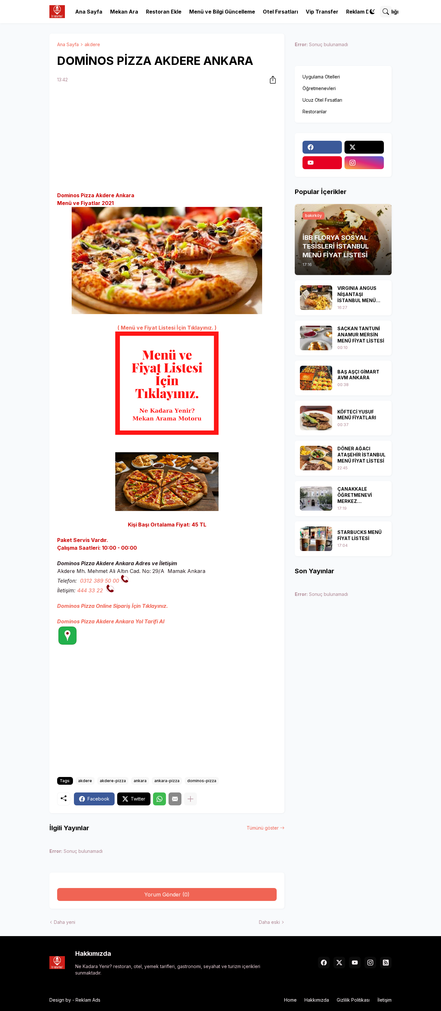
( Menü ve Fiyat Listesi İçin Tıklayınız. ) (167, 327)
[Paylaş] (271, 80)
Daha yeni (64, 922)
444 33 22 (90, 590)
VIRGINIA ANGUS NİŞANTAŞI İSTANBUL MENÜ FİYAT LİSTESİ (356, 294)
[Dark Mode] (372, 11)
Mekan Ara (124, 11)
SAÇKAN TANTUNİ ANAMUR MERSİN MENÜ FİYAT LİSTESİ (360, 334)
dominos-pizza (201, 780)
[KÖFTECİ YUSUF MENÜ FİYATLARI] (316, 418)
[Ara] (386, 11)
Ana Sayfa (88, 11)
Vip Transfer (322, 11)
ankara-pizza (166, 780)
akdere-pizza (113, 780)
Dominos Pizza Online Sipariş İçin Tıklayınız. (112, 606)
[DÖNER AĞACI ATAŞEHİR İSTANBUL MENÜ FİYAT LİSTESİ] (316, 458)
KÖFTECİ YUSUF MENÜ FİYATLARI (356, 415)
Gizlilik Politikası (353, 1000)
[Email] (175, 798)
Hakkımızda (316, 1000)
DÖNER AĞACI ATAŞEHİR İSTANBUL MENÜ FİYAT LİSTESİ (361, 455)
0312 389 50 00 (99, 580)
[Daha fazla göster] (190, 798)
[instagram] (364, 162)
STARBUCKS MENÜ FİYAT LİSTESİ (359, 535)
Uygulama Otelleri (321, 76)
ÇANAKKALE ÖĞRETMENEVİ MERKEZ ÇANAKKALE (354, 495)
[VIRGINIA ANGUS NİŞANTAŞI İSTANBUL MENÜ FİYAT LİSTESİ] (316, 297)
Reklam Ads (88, 1000)
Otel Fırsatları (280, 11)
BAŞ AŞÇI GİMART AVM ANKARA (358, 375)
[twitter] (364, 147)
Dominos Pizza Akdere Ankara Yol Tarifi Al (110, 621)
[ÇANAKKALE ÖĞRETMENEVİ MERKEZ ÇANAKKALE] (316, 498)
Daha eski (269, 922)
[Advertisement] (167, 138)
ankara (140, 780)
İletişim (384, 1000)
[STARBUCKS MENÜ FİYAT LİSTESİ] (316, 538)
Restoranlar (315, 111)
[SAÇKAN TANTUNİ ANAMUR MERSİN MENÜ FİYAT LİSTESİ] (316, 338)
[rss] (386, 962)
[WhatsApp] (159, 798)
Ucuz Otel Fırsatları (322, 100)
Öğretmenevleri (319, 88)
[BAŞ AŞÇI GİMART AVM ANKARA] (316, 378)
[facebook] (322, 147)
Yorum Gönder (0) (167, 894)
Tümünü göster (263, 828)
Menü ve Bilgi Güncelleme (222, 11)
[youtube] (322, 162)
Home (290, 1000)
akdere (92, 44)
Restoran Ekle (163, 11)
